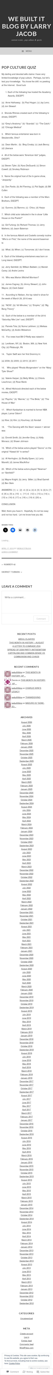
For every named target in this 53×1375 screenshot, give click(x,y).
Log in (26, 1337)
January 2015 (26, 1204)
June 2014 (26, 1229)
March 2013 (26, 1282)
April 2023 (26, 863)
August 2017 (26, 1095)
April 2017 (26, 1109)
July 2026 (26, 725)
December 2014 (26, 1208)
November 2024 (26, 796)
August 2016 (26, 1137)
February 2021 (26, 947)
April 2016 (26, 1151)
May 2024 (26, 817)
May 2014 (26, 1232)
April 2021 (26, 940)
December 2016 (26, 1123)
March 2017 (26, 1113)
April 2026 (26, 736)
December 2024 (26, 792)
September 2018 (27, 1049)
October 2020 (26, 961)
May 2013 (26, 1275)
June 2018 (26, 1060)
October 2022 (26, 877)
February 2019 (26, 1032)
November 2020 (26, 958)
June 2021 (26, 933)
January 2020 (26, 993)
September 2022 (27, 880)
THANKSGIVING (32, 697)
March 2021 (26, 944)
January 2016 (26, 1162)
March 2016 (26, 1155)
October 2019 (26, 1003)
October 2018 (26, 1046)
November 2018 (26, 1042)
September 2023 (27, 845)
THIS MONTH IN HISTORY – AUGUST (26, 642)
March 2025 (26, 782)
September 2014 (27, 1218)
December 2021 (26, 912)
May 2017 (26, 1106)
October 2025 (26, 757)
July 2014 (26, 1225)
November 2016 (26, 1127)
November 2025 (26, 754)
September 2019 (27, 1007)
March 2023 (26, 866)
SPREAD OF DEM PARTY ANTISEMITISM (26, 649)
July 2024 (26, 810)
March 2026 (26, 739)
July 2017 (26, 1099)
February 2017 (26, 1116)
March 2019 (26, 1028)
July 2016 (26, 1141)
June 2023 (26, 856)
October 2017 (26, 1088)
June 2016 (26, 1144)
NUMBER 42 (10, 564)
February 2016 (26, 1158)
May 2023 (26, 859)
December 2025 (26, 750)
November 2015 (26, 1169)
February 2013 (26, 1285)
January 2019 (26, 1035)
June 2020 (26, 975)
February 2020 (26, 989)
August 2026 (26, 722)
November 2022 (26, 873)
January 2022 (26, 908)
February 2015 (26, 1201)
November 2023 (26, 838)
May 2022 (26, 894)
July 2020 (26, 972)
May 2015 (26, 1190)
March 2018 (26, 1070)
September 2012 (27, 1303)
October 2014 (26, 1215)
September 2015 (27, 1176)
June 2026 (26, 729)
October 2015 (26, 1172)
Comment (41, 618)
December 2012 (26, 1292)
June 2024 (26, 813)
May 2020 (26, 979)
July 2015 (26, 1183)
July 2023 (26, 852)
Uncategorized (26, 1318)
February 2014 (26, 1243)
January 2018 (26, 1078)
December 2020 (26, 954)
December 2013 (26, 1250)
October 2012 (26, 1299)
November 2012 (26, 1296)
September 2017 (27, 1091)
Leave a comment (10, 552)
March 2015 (26, 1197)
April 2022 (26, 898)
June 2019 (26, 1018)
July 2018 (26, 1056)
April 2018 (26, 1067)
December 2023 (26, 835)
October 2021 (26, 919)
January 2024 (26, 831)
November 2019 (26, 1000)
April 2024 (26, 820)
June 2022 (26, 891)
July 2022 (26, 887)
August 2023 (26, 849)
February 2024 (26, 827)
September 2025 (27, 761)
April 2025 (26, 778)
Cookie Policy (14, 1363)
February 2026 (26, 743)
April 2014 (26, 1236)
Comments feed (26, 1344)
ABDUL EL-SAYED (26, 639)
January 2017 (26, 1120)
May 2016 (26, 1148)
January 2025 (26, 789)
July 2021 (26, 930)
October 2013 (26, 1257)
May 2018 (26, 1063)
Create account (26, 1333)
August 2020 (26, 968)
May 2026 (26, 732)
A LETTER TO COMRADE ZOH (26, 646)
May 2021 (26, 937)
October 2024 (26, 799)
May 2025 (26, 775)
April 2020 (26, 982)
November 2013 (26, 1254)
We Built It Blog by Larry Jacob (26, 26)
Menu (29, 51)
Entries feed (26, 1340)
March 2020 (26, 986)
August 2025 (26, 764)
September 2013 (27, 1260)
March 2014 (26, 1239)
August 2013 (26, 1264)
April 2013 (26, 1278)
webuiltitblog (24, 548)
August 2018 (26, 1053)
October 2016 (26, 1130)
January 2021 (26, 951)
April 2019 (26, 1025)
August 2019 (26, 1011)
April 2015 (26, 1194)
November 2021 (26, 915)
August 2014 (26, 1222)
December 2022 (26, 870)
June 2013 (26, 1271)
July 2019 (26, 1014)
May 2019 (26, 1021)
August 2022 (26, 884)
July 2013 (26, 1268)
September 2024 (27, 803)
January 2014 (26, 1246)
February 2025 (26, 785)
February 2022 (26, 905)
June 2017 (26, 1102)
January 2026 (26, 746)
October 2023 (26, 842)
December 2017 (26, 1081)
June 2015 (26, 1187)
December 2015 (26, 1166)
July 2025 (26, 768)
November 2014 (26, 1211)
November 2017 (26, 1084)
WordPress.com (26, 1347)
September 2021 (27, 923)
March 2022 (26, 901)
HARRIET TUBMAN (11, 571)
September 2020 (27, 965)
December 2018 (26, 1039)
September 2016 (27, 1134)
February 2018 (26, 1074)
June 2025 (26, 771)
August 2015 (26, 1180)
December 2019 (26, 996)
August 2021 (26, 926)
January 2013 (26, 1289)
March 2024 (26, 824)
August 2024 (26, 806)
